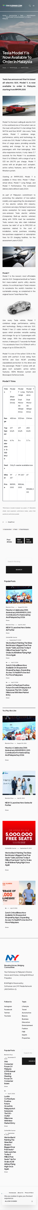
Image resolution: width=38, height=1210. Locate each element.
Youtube (7, 1016)
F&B (23, 1032)
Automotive (13, 15)
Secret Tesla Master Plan (18, 294)
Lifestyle (25, 1006)
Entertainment (27, 1025)
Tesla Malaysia (30, 15)
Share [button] (4, 67)
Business (25, 1019)
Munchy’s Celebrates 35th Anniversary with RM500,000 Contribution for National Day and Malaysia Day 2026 (18, 613)
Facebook (8, 1009)
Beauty (25, 1016)
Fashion (25, 1028)
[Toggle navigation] (33, 6)
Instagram (8, 1006)
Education (26, 1022)
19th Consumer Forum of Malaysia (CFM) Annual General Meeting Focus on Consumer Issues (9, 1072)
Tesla (21, 15)
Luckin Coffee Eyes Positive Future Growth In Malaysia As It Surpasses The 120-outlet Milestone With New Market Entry (18, 690)
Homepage (12, 1193)
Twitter (7, 1013)
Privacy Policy (29, 1193)
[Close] (32, 1201)
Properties (26, 1038)
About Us (20, 1193)
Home (4, 15)
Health (24, 1035)
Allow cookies (11, 1201)
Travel (24, 1009)
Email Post (11, 522)
